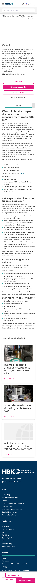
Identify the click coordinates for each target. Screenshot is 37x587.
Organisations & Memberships (13, 503)
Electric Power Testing (10, 529)
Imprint (26, 570)
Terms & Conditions (9, 515)
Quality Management (9, 512)
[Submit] (4, 10)
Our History (6, 495)
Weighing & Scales (8, 546)
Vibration (5, 541)
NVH (3, 532)
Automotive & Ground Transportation (15, 564)
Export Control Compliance (12, 509)
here (22, 173)
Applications (6, 521)
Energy (4, 567)
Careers (5, 500)
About (4, 489)
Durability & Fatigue (9, 538)
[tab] (18, 219)
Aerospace (6, 561)
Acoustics (5, 526)
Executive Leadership (10, 498)
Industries (5, 553)
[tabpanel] (18, 221)
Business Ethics (7, 506)
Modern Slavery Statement (12, 570)
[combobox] (18, 10)
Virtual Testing (7, 544)
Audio (4, 558)
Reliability (5, 535)
